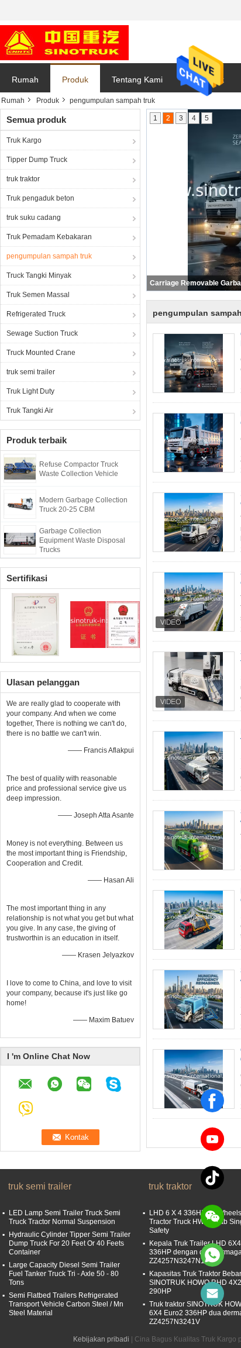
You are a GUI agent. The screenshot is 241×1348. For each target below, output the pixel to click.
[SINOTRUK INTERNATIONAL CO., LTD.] (64, 42)
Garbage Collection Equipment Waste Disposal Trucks (82, 540)
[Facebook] (212, 1100)
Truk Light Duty (30, 391)
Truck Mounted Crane (40, 353)
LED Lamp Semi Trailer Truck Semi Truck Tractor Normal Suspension (64, 1217)
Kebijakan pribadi (101, 1339)
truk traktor (23, 179)
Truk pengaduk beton (40, 198)
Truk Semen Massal (38, 295)
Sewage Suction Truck (42, 333)
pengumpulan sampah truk (49, 256)
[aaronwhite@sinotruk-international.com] (212, 1293)
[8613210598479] (212, 1255)
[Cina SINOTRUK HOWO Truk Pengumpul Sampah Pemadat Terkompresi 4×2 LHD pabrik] (194, 840)
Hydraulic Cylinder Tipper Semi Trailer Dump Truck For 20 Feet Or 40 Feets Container (69, 1243)
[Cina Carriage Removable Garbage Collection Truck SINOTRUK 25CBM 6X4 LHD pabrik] (194, 1079)
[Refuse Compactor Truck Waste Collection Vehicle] (20, 468)
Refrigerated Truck (36, 314)
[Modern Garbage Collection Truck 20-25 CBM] (20, 503)
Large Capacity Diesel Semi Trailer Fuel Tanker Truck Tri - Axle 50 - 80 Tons (64, 1274)
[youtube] (212, 1139)
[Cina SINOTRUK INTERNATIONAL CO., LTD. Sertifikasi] (35, 624)
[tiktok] (212, 1177)
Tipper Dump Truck (36, 160)
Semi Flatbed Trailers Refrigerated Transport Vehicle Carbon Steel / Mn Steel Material (66, 1304)
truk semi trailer (30, 372)
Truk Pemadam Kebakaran (49, 237)
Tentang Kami (137, 79)
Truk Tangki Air (29, 410)
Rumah (25, 79)
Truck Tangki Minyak (38, 275)
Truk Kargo (24, 140)
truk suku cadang (33, 217)
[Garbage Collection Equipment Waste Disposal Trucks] (20, 539)
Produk (75, 79)
